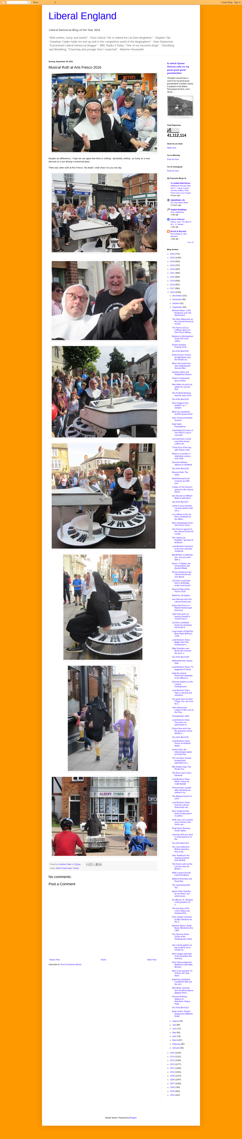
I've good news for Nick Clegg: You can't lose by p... (182, 701)
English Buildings (179, 210)
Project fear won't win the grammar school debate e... (182, 730)
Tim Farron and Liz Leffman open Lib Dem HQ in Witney (181, 330)
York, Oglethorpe (177, 212)
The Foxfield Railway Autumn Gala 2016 (181, 394)
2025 (172, 258)
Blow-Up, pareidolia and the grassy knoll (182, 413)
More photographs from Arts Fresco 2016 (182, 524)
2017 (172, 288)
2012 (172, 1064)
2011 (172, 1068)
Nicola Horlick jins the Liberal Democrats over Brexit (181, 574)
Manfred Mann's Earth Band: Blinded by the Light (182, 928)
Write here (171, 148)
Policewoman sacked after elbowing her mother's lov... (181, 790)
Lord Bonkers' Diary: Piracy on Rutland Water (181, 743)
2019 (172, 281)
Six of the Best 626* (180, 657)
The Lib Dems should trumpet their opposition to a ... (181, 760)
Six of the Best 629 (180, 399)
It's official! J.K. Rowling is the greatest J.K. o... (182, 902)
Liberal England (83, 15)
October (176, 303)
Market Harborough (64, 868)
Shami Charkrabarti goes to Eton (180, 379)
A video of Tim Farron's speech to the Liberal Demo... (182, 489)
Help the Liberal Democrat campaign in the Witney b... (182, 675)
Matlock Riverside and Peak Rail (182, 880)
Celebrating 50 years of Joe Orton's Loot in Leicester (182, 432)
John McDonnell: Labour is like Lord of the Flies (182, 710)
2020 (172, 277)
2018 (172, 285)
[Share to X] (94, 864)
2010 (172, 1072)
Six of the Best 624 (180, 843)
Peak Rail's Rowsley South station (181, 829)
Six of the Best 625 (180, 737)
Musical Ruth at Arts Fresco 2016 (181, 590)
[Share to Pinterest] (100, 864)
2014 (172, 1056)
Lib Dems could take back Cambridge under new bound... (182, 583)
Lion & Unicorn (177, 219)
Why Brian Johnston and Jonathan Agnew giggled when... (182, 990)
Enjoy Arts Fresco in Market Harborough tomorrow (182, 607)
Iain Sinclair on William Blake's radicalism (182, 497)
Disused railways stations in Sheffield (182, 463)
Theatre (76, 868)
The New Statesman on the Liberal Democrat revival (182, 321)
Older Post (151, 960)
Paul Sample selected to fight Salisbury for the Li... (182, 919)
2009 (172, 1076)
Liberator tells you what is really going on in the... (182, 837)
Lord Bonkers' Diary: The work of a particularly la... (181, 722)
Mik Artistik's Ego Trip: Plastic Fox (181, 768)
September (177, 307)
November (177, 299)
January (176, 1048)
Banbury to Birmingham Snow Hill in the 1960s (182, 338)
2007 (172, 1083)
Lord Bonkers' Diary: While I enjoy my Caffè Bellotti (181, 781)
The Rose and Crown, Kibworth (182, 774)
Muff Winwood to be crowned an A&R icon (181, 480)
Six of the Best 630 (180, 351)
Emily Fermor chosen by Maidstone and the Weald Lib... (181, 357)
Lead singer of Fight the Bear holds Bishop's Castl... (182, 633)
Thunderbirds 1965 (180, 716)
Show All (190, 242)
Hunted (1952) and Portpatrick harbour (182, 373)
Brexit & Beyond (178, 231)
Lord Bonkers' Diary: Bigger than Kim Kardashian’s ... (181, 642)
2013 (172, 1060)
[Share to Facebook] (97, 864)
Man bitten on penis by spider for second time (182, 386)
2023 (172, 265)
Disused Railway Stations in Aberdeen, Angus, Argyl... (181, 1000)
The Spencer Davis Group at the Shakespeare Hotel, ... (182, 937)
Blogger (133, 1118)
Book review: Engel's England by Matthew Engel (182, 1013)
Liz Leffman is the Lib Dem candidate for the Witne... (181, 516)
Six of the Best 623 (180, 1007)
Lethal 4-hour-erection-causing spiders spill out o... (182, 508)
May (174, 1032)
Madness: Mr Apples (181, 595)
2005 (172, 1091)
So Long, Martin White (179, 203)
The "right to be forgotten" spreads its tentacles (182, 540)
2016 (172, 292)
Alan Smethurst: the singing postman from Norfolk (180, 857)
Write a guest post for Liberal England (181, 874)
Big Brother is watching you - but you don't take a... (182, 557)
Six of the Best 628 (180, 468)
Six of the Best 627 (180, 502)
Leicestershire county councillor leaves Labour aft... (181, 441)
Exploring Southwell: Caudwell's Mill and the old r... (182, 981)
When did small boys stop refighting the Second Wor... (181, 365)
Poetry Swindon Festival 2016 (179, 346)
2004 (172, 1095)
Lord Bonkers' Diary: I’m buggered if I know (182, 668)
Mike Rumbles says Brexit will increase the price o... (181, 650)
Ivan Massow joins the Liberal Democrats (182, 600)
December (177, 296)
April (174, 1036)
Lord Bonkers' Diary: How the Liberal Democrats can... (181, 804)
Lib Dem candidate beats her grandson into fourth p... (182, 625)
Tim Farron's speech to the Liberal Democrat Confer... (182, 531)
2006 (172, 1087)
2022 (172, 269)
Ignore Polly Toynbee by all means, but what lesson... (181, 893)
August (175, 1021)
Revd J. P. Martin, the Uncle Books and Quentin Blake (181, 566)
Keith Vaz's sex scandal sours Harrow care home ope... (182, 822)
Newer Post (54, 960)
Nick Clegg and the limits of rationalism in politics (182, 813)
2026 (172, 254)
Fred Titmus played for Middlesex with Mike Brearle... (182, 964)
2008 (172, 1079)
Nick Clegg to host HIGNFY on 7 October (180, 405)
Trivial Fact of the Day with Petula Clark (181, 448)
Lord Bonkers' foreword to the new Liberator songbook (182, 548)
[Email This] (87, 864)
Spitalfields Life (178, 200)
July (174, 1025)
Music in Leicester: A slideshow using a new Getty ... (181, 456)
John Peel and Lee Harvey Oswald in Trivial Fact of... (181, 616)
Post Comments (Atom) (71, 964)
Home (103, 960)
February (176, 1044)
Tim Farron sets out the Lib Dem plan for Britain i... (182, 866)
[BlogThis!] (91, 864)
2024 (172, 261)
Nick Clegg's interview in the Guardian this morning (182, 956)
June (174, 1029)
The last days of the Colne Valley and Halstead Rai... (181, 910)
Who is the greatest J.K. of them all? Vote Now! (182, 973)
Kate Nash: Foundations (179, 425)
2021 (172, 273)
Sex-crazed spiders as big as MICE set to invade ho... (182, 947)
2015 (172, 1053)
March (175, 1040)
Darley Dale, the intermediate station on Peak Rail (182, 751)
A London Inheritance (180, 183)
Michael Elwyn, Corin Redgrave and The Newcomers (181, 312)
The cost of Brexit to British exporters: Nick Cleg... (180, 849)
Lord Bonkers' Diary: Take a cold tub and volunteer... (182, 692)
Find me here (173, 159)
